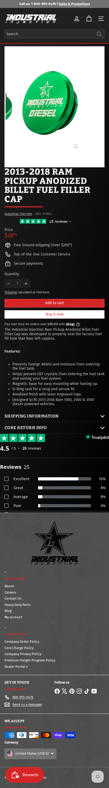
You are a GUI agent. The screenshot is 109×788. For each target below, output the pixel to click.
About (9, 586)
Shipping (10, 292)
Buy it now (54, 314)
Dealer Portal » (16, 667)
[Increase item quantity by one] (26, 283)
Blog (8, 611)
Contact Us (12, 598)
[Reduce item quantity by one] (8, 283)
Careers (10, 592)
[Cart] (89, 18)
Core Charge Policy (19, 648)
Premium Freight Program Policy (29, 660)
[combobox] (54, 34)
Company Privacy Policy (22, 654)
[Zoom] (76, 146)
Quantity (11, 274)
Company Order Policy (21, 642)
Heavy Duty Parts (17, 605)
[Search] (99, 34)
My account (13, 617)
